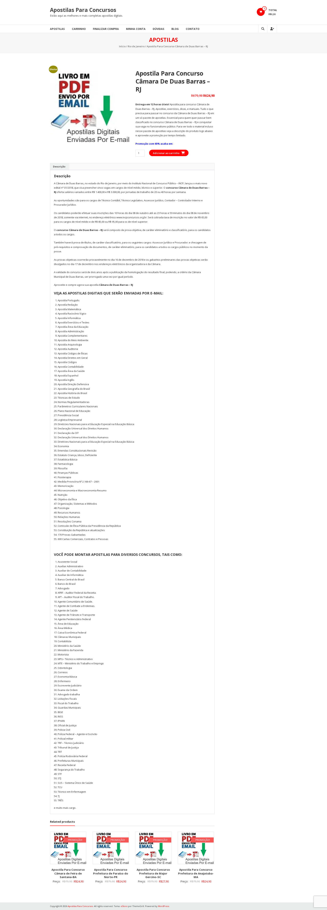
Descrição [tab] (59, 166)
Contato (192, 29)
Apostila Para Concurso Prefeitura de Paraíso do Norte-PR (110, 873)
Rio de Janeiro (136, 46)
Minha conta (136, 29)
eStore (124, 906)
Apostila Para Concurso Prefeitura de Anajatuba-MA (196, 873)
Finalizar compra (106, 29)
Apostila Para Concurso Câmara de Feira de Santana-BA (68, 873)
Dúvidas (158, 29)
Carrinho (79, 29)
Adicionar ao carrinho (166, 153)
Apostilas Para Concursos (83, 9)
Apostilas (57, 29)
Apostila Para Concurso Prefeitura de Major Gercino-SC (153, 873)
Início (122, 46)
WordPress (163, 906)
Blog (175, 29)
